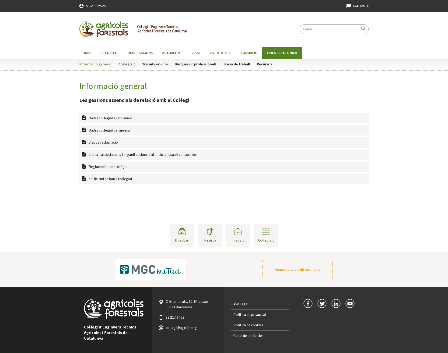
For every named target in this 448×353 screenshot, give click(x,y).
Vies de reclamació (103, 142)
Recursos (264, 64)
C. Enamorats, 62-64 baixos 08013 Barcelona (187, 304)
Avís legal (240, 304)
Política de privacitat (250, 314)
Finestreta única (282, 52)
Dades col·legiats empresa (109, 130)
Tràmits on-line (155, 64)
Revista (210, 240)
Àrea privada (96, 5)
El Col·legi (109, 52)
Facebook (308, 303)
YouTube (350, 303)
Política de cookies (248, 325)
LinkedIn (336, 303)
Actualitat (172, 52)
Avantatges (220, 52)
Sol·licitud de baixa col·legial (110, 179)
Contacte (361, 5)
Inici (87, 52)
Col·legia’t (126, 64)
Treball (238, 240)
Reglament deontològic (108, 166)
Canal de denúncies (248, 335)
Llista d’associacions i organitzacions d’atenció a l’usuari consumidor (143, 154)
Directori (182, 240)
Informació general (95, 64)
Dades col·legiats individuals (111, 118)
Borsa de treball (237, 64)
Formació (249, 52)
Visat (196, 52)
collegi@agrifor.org (181, 327)
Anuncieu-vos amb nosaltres (297, 269)
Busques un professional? (196, 64)
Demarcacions (140, 52)
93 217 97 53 (175, 317)
